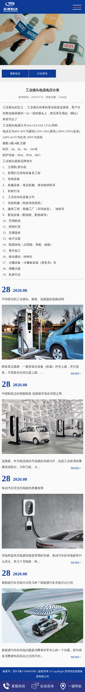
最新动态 (15, 73)
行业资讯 (42, 73)
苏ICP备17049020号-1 (25, 671)
